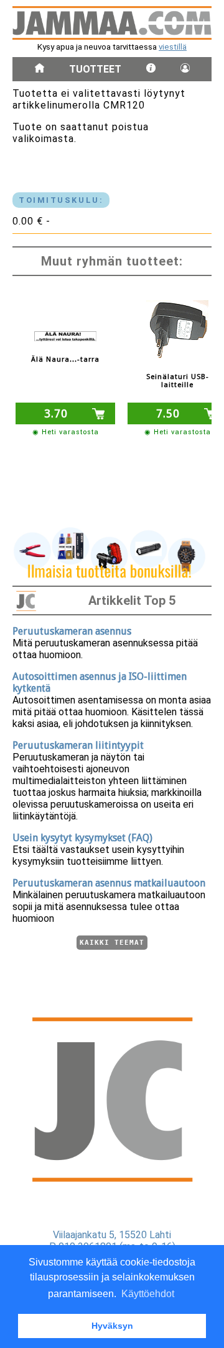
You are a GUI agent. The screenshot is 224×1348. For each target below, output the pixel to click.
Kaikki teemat (112, 943)
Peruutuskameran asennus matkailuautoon (108, 883)
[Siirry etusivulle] (39, 69)
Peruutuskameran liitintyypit (78, 745)
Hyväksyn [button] (112, 1326)
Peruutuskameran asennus (71, 631)
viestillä (173, 46)
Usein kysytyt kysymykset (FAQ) (82, 838)
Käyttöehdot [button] (147, 1293)
